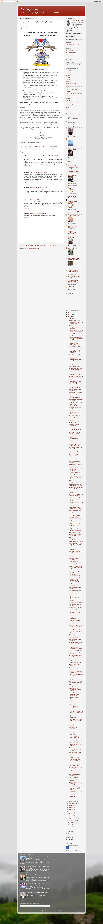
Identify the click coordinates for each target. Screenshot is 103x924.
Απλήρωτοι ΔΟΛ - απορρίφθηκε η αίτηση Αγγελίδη (75, 519)
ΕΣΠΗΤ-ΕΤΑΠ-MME (71, 83)
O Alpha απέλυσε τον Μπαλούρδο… (74, 491)
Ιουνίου (71, 809)
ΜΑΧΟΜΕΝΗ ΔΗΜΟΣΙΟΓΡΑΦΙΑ (72, 200)
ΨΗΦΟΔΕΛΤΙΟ (70, 50)
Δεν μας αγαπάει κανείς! (75, 590)
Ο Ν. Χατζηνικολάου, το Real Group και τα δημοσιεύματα (76, 404)
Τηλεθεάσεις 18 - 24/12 (74, 320)
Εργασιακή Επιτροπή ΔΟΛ (75, 248)
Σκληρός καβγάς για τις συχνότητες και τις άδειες (75, 508)
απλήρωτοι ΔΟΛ (28, 148)
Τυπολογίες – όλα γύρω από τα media (74, 116)
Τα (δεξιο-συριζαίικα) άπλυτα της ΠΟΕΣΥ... (76, 400)
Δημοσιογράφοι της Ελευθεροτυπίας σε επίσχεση (73, 271)
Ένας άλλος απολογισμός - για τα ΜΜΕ (75, 441)
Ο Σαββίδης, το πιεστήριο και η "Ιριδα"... (75, 768)
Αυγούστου (72, 805)
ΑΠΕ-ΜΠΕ (68, 70)
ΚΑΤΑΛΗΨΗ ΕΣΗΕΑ (73, 171)
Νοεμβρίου (72, 799)
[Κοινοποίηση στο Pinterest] (56, 146)
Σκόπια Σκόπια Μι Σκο (74, 366)
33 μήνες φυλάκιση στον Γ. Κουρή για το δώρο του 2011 (75, 568)
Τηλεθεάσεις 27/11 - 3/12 (75, 701)
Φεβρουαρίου (72, 818)
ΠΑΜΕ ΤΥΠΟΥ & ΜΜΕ (71, 89)
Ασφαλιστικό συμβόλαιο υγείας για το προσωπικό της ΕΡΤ (76, 338)
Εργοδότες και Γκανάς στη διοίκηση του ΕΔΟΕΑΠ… (75, 771)
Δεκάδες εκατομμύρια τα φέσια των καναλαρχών (75, 529)
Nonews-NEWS (72, 149)
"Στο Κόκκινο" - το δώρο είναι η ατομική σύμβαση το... (75, 612)
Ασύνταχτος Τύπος (73, 167)
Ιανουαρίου (72, 820)
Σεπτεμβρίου (72, 803)
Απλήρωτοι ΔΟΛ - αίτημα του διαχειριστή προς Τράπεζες (76, 504)
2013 (69, 829)
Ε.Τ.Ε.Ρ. (68, 72)
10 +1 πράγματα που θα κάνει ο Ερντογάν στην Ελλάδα (75, 749)
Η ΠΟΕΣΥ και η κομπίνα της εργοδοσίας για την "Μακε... (76, 412)
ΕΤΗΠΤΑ (68, 85)
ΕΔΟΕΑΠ (68, 74)
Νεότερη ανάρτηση (26, 245)
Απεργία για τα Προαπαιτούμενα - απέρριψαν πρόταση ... (75, 373)
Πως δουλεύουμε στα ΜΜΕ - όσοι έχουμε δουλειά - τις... (76, 477)
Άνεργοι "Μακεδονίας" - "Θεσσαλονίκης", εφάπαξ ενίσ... (75, 631)
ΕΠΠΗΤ (68, 77)
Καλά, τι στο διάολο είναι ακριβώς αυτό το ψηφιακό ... (76, 553)
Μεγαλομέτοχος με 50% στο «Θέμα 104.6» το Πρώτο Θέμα (76, 626)
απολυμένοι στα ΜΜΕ (74, 211)
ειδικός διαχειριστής (38, 148)
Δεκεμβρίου (72, 318)
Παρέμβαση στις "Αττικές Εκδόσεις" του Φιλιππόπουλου (75, 382)
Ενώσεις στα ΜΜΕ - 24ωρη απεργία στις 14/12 (76, 643)
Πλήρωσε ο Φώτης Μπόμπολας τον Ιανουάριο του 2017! (74, 580)
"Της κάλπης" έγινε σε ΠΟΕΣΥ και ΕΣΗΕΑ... (75, 433)
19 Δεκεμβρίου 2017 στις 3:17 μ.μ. (38, 172)
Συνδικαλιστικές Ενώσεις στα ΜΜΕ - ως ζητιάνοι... (76, 386)
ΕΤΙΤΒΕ (68, 87)
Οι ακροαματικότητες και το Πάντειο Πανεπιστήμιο (75, 369)
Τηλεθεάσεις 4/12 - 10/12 (75, 556)
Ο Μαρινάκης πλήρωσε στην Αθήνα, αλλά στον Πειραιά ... (76, 712)
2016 (69, 822)
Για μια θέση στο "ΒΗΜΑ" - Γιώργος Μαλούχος (75, 445)
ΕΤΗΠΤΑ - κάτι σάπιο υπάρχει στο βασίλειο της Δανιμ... (76, 779)
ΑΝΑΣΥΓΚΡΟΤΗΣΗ (78, 20)
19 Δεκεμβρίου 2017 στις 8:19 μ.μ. (38, 187)
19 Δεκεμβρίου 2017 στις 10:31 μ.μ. (39, 199)
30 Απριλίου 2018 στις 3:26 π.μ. (38, 213)
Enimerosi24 (71, 124)
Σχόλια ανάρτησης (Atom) (32, 248)
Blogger (60, 910)
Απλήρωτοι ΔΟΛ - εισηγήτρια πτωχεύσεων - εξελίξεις (76, 675)
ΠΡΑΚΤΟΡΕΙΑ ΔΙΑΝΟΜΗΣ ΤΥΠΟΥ (74, 93)
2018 (69, 314)
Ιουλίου (71, 807)
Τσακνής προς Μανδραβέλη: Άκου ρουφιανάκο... (76, 741)
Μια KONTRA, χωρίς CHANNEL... (74, 668)
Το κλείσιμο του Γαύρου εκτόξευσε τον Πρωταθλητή (75, 617)
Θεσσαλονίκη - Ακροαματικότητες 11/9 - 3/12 (75, 597)
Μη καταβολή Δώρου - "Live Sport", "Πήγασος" (76, 448)
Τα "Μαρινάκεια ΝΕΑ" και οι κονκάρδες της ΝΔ (75, 608)
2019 (69, 312)
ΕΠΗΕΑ (68, 76)
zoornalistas (71, 128)
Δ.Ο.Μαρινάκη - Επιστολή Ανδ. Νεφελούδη (75, 745)
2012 (69, 831)
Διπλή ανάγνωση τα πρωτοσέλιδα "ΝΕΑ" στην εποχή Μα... (76, 359)
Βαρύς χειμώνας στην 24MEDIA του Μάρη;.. (75, 514)
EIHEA (67, 107)
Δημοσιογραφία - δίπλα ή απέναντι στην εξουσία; (75, 347)
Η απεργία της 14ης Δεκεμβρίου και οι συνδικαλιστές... (74, 737)
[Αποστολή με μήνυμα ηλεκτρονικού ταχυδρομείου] (50, 146)
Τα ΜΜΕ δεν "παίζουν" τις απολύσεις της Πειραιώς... (76, 393)
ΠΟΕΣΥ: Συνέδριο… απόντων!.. (74, 548)
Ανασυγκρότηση (31, 9)
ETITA (67, 109)
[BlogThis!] (52, 146)
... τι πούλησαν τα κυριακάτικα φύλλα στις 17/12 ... (75, 429)
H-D (69, 139)
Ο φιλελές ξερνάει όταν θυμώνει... (74, 724)
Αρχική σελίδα (40, 245)
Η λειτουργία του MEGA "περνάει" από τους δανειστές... (75, 652)
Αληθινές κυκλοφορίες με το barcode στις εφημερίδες (76, 331)
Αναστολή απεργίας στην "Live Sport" (75, 733)
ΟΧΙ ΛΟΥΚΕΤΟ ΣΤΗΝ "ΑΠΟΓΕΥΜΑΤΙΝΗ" (73, 259)
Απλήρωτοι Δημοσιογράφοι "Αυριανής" (72, 232)
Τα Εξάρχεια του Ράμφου (75, 532)
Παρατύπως (71, 237)
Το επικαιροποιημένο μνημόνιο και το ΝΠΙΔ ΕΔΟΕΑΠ (75, 689)
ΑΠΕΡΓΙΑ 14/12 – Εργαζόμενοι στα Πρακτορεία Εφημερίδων (75, 647)
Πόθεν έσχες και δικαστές (75, 662)
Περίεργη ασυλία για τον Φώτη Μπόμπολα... (75, 698)
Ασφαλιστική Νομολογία (72, 56)
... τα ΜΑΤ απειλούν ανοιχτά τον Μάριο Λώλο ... (38, 866)
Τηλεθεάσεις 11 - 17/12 (74, 422)
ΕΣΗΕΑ (68, 79)
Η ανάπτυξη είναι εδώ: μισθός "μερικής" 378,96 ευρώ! (75, 760)
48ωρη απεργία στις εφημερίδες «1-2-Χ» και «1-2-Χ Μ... (75, 784)
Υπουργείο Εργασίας (71, 104)
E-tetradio (70, 121)
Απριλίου (71, 813)
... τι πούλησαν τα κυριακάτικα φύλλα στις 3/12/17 (75, 708)
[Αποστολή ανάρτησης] (47, 146)
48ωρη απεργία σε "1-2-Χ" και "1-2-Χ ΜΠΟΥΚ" (75, 535)
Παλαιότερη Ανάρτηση (54, 245)
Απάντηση (26, 167)
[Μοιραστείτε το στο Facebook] (55, 146)
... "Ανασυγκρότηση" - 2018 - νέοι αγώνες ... (76, 323)
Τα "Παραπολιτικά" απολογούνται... (73, 455)
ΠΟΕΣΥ (68, 91)
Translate (78, 64)
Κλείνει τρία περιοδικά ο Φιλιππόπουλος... (75, 756)
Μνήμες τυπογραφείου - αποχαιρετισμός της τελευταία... (75, 327)
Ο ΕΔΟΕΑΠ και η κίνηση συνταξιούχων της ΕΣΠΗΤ (76, 601)
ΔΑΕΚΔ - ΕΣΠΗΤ (72, 196)
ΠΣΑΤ (67, 95)
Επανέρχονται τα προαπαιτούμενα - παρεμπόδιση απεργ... (75, 343)
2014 (69, 827)
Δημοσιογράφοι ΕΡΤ (73, 215)
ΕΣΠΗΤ (68, 81)
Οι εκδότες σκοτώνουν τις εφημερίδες (75, 584)
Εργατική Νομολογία (71, 54)
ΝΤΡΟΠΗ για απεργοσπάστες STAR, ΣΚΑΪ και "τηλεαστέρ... (75, 576)
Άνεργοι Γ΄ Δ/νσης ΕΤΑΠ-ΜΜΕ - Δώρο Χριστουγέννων (75, 437)
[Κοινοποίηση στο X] (53, 146)
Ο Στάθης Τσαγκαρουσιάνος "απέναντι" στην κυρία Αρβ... (76, 378)
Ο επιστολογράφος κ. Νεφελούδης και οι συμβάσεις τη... (74, 694)
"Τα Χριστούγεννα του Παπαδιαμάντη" (74, 416)
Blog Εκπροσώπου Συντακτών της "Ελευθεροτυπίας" (73, 282)
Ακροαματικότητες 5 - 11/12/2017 (74, 559)
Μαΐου (71, 811)
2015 (69, 824)
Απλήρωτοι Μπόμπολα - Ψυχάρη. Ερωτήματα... (75, 396)
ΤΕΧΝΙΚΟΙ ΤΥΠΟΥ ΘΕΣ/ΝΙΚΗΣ (74, 102)
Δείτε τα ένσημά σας (71, 52)
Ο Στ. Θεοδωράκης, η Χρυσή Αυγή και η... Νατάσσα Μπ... (76, 788)
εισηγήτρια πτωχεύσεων (49, 148)
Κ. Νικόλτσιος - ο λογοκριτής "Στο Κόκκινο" (76, 593)
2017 (69, 316)
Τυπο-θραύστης (72, 175)
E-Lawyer (70, 163)
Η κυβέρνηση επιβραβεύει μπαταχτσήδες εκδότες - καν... (75, 720)
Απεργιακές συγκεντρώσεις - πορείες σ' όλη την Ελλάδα (76, 622)
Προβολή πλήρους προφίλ (72, 44)
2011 (69, 833)
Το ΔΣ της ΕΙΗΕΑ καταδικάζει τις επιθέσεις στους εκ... (76, 682)
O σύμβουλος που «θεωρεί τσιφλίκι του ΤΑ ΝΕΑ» (75, 355)
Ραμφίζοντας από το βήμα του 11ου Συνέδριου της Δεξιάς (75, 544)
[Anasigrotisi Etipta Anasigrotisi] (67, 848)
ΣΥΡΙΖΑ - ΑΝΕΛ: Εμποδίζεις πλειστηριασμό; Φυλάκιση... (76, 469)
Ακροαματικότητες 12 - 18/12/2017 (74, 425)
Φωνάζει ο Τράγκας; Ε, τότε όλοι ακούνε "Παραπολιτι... (76, 488)
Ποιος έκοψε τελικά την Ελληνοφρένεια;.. (74, 473)
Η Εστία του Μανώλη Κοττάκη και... (74, 716)
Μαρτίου (71, 815)
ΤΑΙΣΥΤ (68, 100)
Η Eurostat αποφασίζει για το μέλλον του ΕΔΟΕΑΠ (76, 522)
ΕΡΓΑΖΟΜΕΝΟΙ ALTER (74, 276)
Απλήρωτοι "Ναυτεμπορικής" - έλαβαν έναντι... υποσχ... (76, 672)
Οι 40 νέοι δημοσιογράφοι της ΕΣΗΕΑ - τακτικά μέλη (76, 656)
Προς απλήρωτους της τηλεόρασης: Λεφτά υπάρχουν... (74, 351)
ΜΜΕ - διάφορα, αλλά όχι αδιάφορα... (75, 390)
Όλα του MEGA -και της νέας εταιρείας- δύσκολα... (76, 495)
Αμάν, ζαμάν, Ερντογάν (74, 730)
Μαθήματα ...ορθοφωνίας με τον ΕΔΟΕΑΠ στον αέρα (76, 485)
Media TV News (72, 160)
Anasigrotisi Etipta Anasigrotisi (72, 845)
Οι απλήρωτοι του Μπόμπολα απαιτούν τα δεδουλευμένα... (75, 636)
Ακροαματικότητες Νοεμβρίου (73, 728)
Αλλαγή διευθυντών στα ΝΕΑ (76, 541)
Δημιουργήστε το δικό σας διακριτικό (73, 850)
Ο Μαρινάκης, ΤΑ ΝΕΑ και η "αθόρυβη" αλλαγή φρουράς (76, 499)
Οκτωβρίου (72, 801)
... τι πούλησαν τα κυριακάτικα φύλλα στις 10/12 (75, 563)
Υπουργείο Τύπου (70, 106)
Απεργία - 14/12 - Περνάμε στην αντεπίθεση (75, 764)
